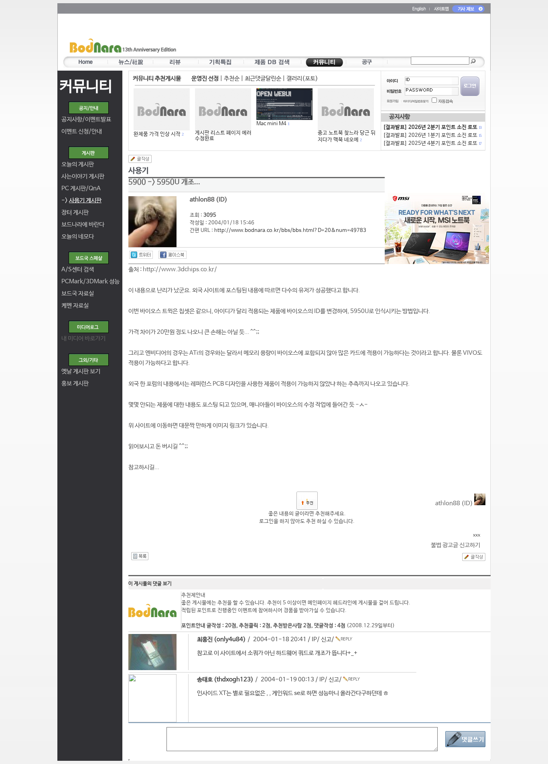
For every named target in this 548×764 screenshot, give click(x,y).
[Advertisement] (321, 36)
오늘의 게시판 (77, 164)
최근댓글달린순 (263, 78)
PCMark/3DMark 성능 (90, 281)
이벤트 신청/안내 (81, 131)
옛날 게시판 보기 (80, 371)
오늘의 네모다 (77, 236)
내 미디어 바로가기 (83, 338)
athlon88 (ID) (454, 503)
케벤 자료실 (75, 305)
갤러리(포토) (302, 78)
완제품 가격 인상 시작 (157, 134)
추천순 (231, 78)
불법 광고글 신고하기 (455, 545)
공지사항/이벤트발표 (86, 119)
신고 (326, 639)
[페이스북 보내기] (172, 255)
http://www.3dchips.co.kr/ (180, 269)
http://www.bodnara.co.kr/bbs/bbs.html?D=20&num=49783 (290, 231)
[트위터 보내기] (141, 255)
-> (81, 200)
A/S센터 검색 (77, 269)
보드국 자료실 (77, 293)
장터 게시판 (75, 212)
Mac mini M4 (271, 124)
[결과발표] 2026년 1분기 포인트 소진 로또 (432, 135)
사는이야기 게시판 (82, 176)
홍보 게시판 (75, 383)
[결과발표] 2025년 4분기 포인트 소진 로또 (432, 143)
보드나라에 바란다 (82, 224)
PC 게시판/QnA (81, 188)
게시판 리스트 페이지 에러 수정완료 (223, 136)
